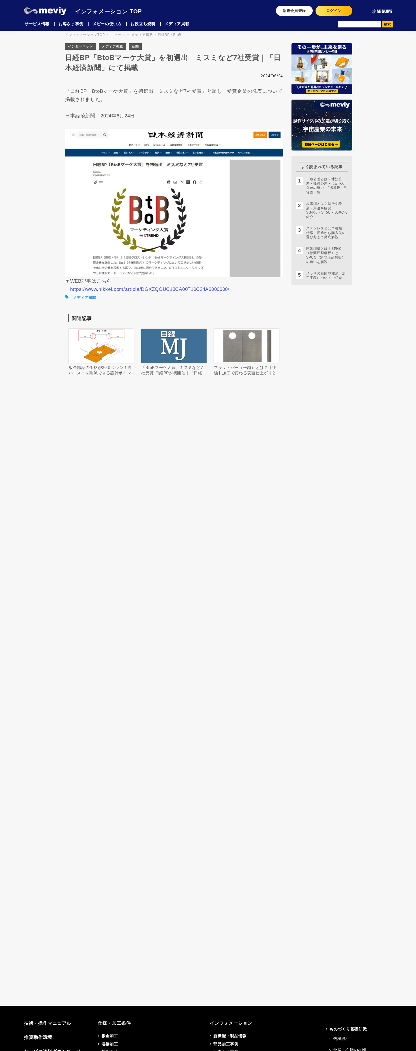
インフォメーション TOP (108, 11)
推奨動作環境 (38, 1037)
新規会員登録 (294, 10)
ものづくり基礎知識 (348, 1029)
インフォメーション (231, 1023)
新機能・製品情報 (230, 1035)
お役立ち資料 (142, 24)
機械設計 (341, 1038)
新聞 (135, 46)
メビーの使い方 (107, 24)
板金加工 (110, 1035)
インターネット (80, 46)
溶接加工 (110, 1044)
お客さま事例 (71, 24)
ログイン (334, 10)
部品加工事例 (225, 1044)
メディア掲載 (112, 46)
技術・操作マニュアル (47, 1023)
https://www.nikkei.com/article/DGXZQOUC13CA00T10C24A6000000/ (150, 289)
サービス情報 (37, 24)
